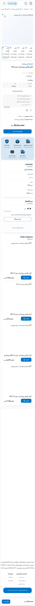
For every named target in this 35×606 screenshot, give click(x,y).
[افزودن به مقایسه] (31, 110)
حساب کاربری (22, 584)
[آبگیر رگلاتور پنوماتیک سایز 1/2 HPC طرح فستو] (17, 338)
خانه (31, 9)
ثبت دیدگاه (17, 219)
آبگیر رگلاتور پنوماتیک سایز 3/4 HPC (20, 396)
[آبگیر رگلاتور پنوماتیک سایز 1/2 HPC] (17, 256)
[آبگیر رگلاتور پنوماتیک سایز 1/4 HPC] (17, 297)
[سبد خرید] (31, 3)
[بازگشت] (4, 3)
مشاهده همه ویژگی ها (17, 91)
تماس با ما (10, 581)
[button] (5, 16)
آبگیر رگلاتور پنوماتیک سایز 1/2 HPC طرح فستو (17, 355)
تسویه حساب (21, 581)
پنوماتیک (25, 9)
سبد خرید (21, 577)
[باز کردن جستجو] (26, 3)
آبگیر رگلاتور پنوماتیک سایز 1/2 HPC (20, 273)
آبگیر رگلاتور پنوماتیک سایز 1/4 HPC (20, 314)
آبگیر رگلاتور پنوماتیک (15, 9)
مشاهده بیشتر (6, 107)
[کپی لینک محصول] (27, 110)
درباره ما (10, 577)
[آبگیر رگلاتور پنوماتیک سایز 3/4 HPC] (17, 379)
